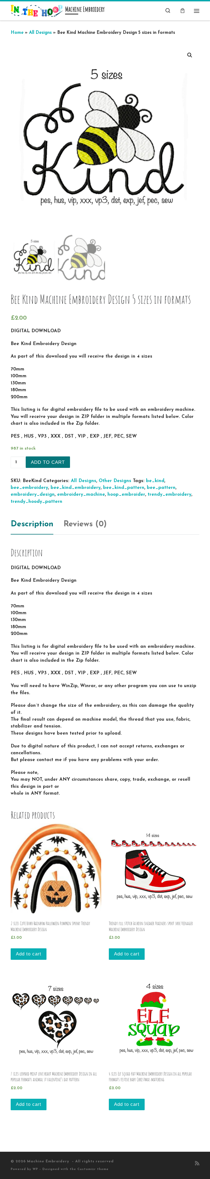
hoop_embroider (126, 494)
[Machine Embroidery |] (37, 10)
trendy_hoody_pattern (36, 501)
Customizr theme (93, 1169)
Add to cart (48, 462)
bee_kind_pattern (123, 487)
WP (35, 1169)
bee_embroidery (29, 487)
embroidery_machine (81, 494)
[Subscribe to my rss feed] (197, 1164)
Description (32, 524)
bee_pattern (161, 487)
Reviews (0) (85, 524)
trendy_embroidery (169, 494)
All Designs (40, 33)
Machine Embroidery (49, 1161)
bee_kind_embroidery (76, 487)
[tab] (32, 524)
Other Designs (115, 481)
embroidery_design (33, 494)
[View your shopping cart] (182, 10)
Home (17, 33)
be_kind (155, 481)
